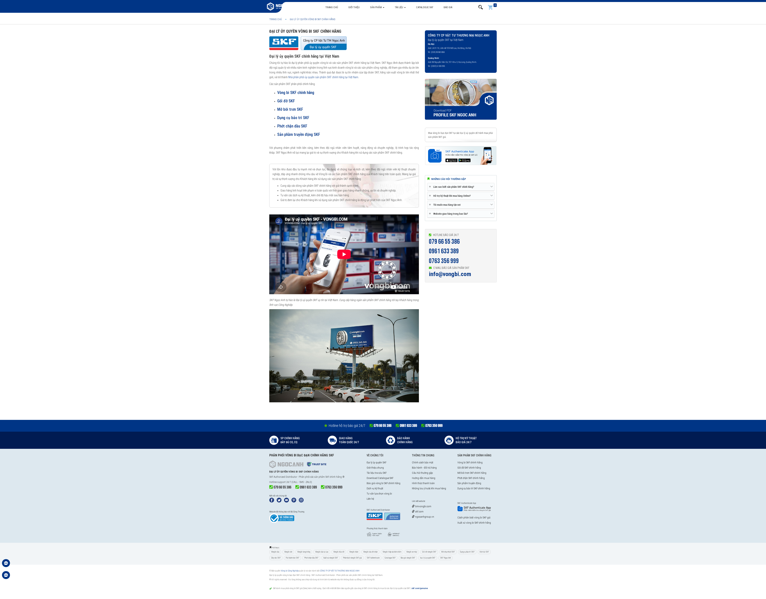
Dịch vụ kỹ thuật (375, 488)
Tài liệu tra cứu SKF (377, 472)
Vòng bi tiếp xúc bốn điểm (392, 552)
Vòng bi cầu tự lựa (321, 552)
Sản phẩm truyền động (469, 483)
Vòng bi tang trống (303, 552)
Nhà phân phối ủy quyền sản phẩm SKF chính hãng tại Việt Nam (323, 77)
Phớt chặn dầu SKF (292, 126)
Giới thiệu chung (375, 467)
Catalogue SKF (424, 7)
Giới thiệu (354, 7)
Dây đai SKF (276, 558)
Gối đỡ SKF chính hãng (469, 467)
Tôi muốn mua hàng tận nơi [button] (445, 204)
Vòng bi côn (288, 552)
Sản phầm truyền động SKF (298, 134)
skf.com (419, 511)
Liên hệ (370, 498)
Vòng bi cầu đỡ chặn (370, 552)
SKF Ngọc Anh (445, 558)
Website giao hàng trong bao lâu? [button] (449, 213)
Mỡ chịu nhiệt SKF (448, 552)
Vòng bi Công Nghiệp (290, 570)
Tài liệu (399, 7)
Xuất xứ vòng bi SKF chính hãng (474, 522)
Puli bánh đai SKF (292, 558)
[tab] (460, 187)
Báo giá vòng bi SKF (408, 558)
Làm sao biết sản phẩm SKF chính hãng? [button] (452, 186)
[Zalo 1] (6, 565)
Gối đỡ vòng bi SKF (429, 552)
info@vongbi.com (450, 273)
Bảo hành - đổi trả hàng (424, 467)
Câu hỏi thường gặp (422, 472)
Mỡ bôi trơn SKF (290, 109)
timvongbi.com (423, 506)
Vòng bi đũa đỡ (338, 552)
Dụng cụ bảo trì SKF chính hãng (473, 488)
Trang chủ (331, 7)
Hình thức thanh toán (423, 483)
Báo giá (448, 7)
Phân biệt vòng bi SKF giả (352, 558)
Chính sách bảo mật (422, 462)
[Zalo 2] (6, 577)
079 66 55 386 (444, 242)
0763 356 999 (444, 261)
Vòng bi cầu (275, 552)
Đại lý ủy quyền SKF (376, 462)
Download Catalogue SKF (380, 478)
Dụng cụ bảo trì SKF (293, 117)
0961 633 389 (444, 251)
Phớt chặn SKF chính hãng (471, 478)
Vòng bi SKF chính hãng (295, 92)
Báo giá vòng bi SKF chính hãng (383, 483)
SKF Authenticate (373, 558)
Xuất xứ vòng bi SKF (330, 558)
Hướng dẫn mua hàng (423, 478)
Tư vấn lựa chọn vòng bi (379, 493)
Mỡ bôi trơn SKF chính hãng (471, 472)
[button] (480, 7)
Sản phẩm (376, 7)
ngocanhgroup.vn (424, 516)
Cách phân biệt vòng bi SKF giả (473, 517)
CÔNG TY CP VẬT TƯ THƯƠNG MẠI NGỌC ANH (339, 570)
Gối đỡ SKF (286, 101)
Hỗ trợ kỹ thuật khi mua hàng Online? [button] (450, 195)
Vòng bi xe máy (411, 552)
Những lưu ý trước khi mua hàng (429, 488)
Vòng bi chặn (353, 552)
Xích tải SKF (484, 552)
